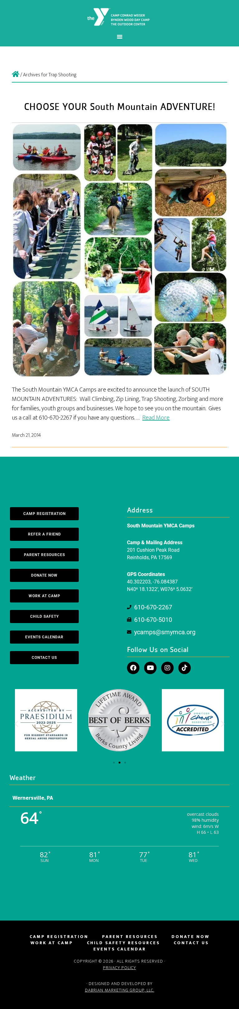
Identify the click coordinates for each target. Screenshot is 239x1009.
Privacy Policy (119, 967)
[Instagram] (167, 668)
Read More (156, 417)
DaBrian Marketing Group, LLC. (119, 990)
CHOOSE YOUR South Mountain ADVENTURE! (119, 107)
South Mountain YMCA (119, 16)
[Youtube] (150, 668)
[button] (16, 724)
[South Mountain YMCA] (15, 75)
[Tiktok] (184, 668)
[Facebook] (133, 668)
